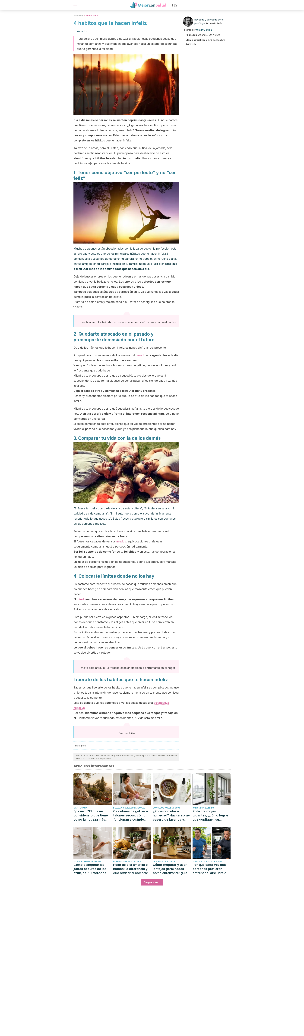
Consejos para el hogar (166, 808)
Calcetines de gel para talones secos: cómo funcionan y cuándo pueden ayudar (130, 815)
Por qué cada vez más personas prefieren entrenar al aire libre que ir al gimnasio (211, 869)
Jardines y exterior (204, 808)
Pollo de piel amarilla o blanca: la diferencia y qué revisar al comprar (130, 869)
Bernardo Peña (214, 23)
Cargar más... (152, 882)
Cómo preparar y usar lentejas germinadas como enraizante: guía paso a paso (170, 869)
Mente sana (92, 15)
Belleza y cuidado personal (129, 808)
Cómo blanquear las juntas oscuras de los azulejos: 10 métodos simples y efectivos (89, 869)
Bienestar (78, 15)
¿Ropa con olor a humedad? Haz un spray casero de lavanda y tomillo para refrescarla (171, 815)
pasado (140, 355)
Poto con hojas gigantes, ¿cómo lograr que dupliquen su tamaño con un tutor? (210, 815)
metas (107, 135)
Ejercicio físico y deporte (207, 861)
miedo (81, 599)
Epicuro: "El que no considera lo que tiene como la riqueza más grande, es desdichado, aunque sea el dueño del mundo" (92, 815)
